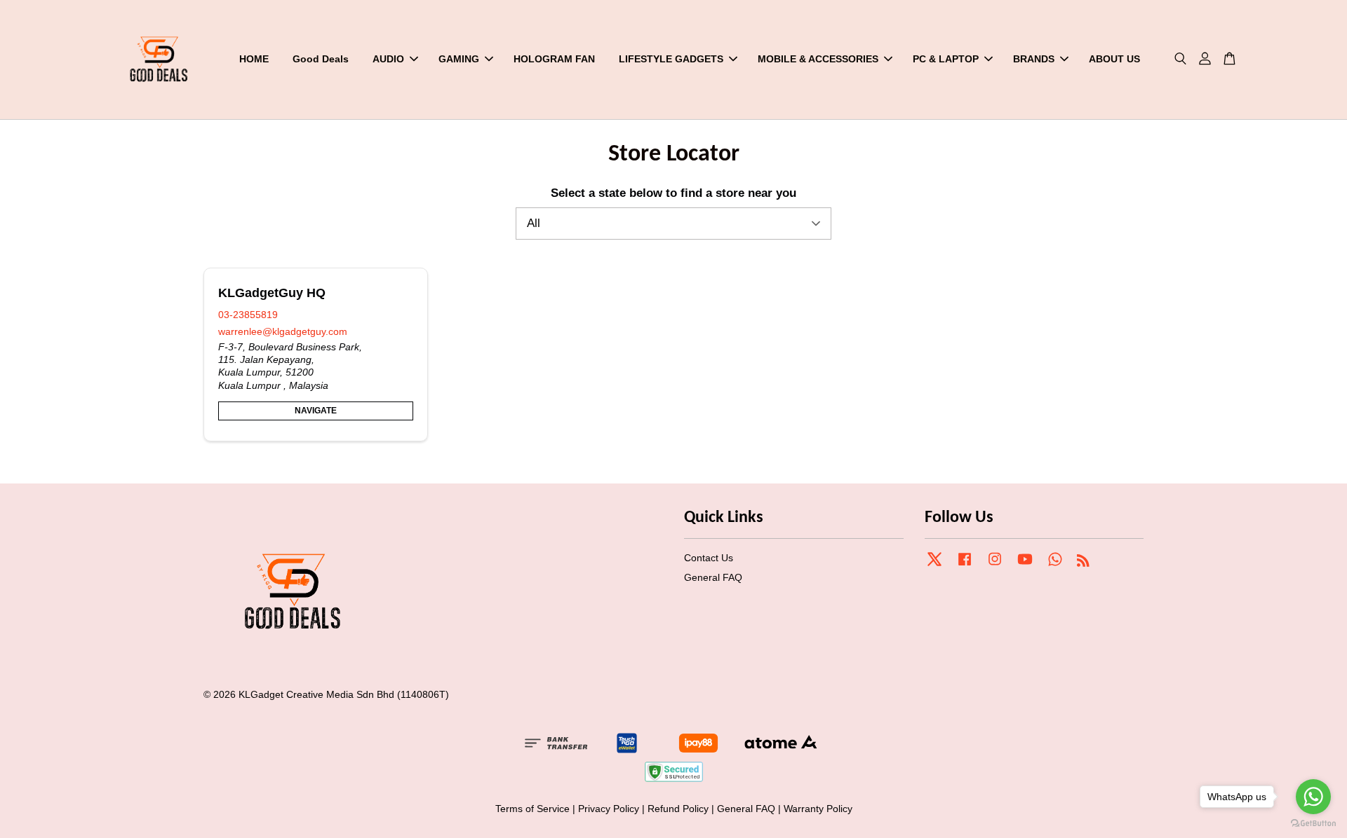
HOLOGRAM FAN (554, 58)
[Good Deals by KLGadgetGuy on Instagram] (995, 565)
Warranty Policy (818, 808)
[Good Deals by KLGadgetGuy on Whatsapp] (1055, 565)
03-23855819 (248, 314)
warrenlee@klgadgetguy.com (282, 331)
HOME (254, 58)
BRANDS (1033, 58)
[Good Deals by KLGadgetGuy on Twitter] (934, 565)
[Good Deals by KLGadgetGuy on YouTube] (1025, 565)
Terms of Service (532, 808)
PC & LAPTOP (946, 58)
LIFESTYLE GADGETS (671, 58)
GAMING (458, 58)
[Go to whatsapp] (1313, 796)
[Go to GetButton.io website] (1313, 823)
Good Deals (321, 58)
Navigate (316, 410)
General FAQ (713, 577)
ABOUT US (1114, 58)
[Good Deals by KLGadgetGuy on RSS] (1083, 562)
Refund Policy (678, 808)
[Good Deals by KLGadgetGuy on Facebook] (964, 565)
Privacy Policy (608, 808)
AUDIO (388, 58)
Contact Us (708, 557)
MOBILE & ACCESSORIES (818, 58)
